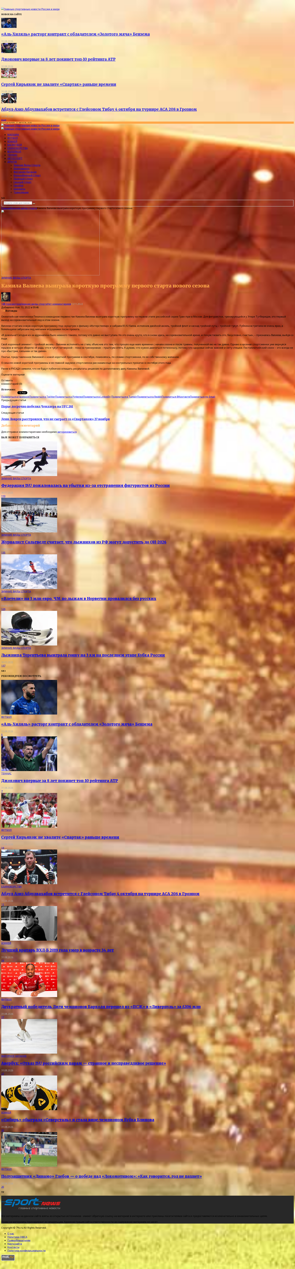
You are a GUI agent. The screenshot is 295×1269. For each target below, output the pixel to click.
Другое (12, 161)
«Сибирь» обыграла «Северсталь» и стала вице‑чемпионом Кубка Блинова (77, 1119)
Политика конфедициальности (26, 1250)
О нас (10, 1233)
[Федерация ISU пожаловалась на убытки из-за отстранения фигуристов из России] (29, 475)
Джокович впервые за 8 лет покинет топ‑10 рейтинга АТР (58, 59)
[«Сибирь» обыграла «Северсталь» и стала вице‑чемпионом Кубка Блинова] (29, 1109)
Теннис (12, 155)
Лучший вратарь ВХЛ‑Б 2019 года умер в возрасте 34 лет (57, 950)
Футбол (12, 138)
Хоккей (12, 141)
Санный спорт (22, 182)
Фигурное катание (25, 172)
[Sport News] (30, 9)
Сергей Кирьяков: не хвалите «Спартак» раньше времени (58, 84)
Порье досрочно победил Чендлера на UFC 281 (37, 406)
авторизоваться (67, 432)
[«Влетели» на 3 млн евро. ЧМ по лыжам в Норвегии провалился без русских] (29, 588)
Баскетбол (14, 145)
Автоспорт (14, 158)
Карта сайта (14, 1243)
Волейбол (14, 151)
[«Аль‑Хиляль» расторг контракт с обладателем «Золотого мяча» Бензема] (9, 27)
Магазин (13, 134)
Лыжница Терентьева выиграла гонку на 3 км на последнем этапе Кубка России (83, 655)
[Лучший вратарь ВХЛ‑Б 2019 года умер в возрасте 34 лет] (29, 939)
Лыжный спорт (23, 178)
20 (2, 1130)
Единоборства (17, 148)
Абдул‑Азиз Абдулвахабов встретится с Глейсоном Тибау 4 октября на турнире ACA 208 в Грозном (99, 109)
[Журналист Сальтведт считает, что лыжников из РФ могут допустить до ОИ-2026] (29, 531)
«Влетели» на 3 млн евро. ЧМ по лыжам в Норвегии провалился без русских (78, 598)
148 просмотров (11, 304)
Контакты (13, 1247)
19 (2, 960)
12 (2, 904)
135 (3, 552)
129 (3, 609)
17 (2, 1017)
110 (3, 496)
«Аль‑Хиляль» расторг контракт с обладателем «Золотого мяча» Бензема (75, 34)
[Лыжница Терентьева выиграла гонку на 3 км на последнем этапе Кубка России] (29, 644)
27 (2, 1073)
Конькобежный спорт (27, 175)
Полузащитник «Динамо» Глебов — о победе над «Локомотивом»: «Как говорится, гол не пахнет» (101, 1176)
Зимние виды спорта (27, 165)
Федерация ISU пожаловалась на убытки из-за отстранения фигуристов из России (85, 485)
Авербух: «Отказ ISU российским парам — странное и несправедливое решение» (83, 1063)
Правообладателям (18, 1240)
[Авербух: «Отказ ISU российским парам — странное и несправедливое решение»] (29, 1052)
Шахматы (19, 189)
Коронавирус (22, 168)
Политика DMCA (17, 1237)
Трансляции (21, 192)
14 (2, 847)
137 (3, 665)
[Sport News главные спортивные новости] (32, 1210)
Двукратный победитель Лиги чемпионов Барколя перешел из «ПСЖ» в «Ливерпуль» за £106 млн (101, 1006)
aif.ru (19, 389)
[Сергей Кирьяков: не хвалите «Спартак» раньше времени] (9, 77)
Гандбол (18, 185)
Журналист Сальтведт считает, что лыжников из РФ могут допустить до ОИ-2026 (83, 542)
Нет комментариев (59, 304)
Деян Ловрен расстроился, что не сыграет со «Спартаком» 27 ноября (55, 419)
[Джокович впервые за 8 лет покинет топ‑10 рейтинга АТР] (9, 52)
